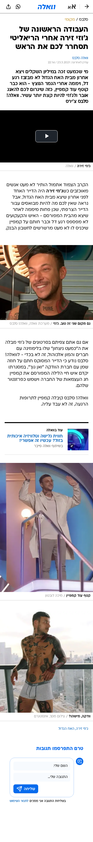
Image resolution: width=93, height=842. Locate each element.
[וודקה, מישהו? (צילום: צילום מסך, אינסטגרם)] (46, 666)
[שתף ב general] (8, 6)
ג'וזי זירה (82, 728)
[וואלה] (47, 6)
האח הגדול (66, 728)
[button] (72, 6)
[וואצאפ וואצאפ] (18, 6)
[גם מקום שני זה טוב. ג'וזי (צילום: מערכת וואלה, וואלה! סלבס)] (46, 287)
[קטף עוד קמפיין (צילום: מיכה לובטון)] (46, 531)
